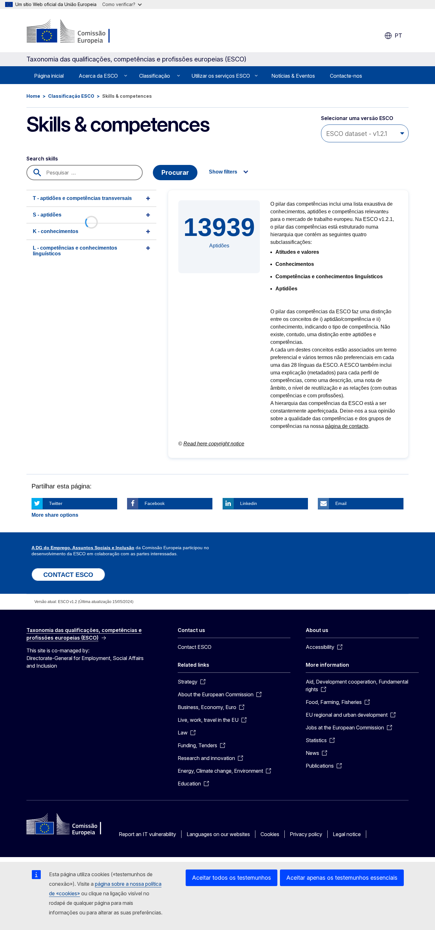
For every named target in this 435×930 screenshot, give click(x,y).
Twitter (55, 503)
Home (33, 96)
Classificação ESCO (71, 96)
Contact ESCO (194, 647)
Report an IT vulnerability (147, 834)
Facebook (155, 503)
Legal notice (347, 834)
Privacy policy (306, 834)
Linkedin (248, 503)
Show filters (223, 171)
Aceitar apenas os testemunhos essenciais (341, 877)
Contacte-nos (346, 76)
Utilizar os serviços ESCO (220, 76)
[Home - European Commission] (77, 32)
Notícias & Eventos (293, 76)
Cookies (269, 834)
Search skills (42, 158)
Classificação (154, 76)
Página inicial (49, 76)
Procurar (175, 172)
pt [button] (398, 35)
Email (340, 503)
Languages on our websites (218, 834)
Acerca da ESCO (98, 76)
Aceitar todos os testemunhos (231, 877)
